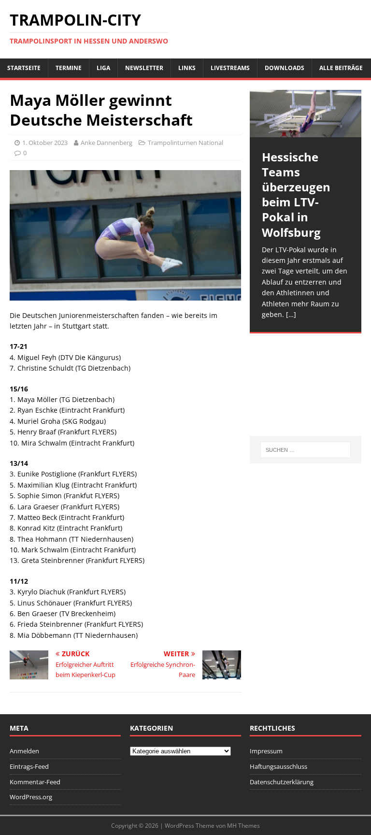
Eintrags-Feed (29, 766)
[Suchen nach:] (306, 450)
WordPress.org (31, 796)
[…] (291, 314)
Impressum (266, 751)
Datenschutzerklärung (282, 781)
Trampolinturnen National (185, 142)
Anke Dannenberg (106, 142)
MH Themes (243, 825)
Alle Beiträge (341, 68)
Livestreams (230, 68)
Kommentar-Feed (35, 781)
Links (187, 68)
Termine (69, 68)
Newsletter (144, 68)
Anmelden (24, 751)
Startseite (24, 68)
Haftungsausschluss (278, 766)
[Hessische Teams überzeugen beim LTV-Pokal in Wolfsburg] (305, 113)
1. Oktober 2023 (45, 142)
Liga (103, 68)
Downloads (284, 68)
